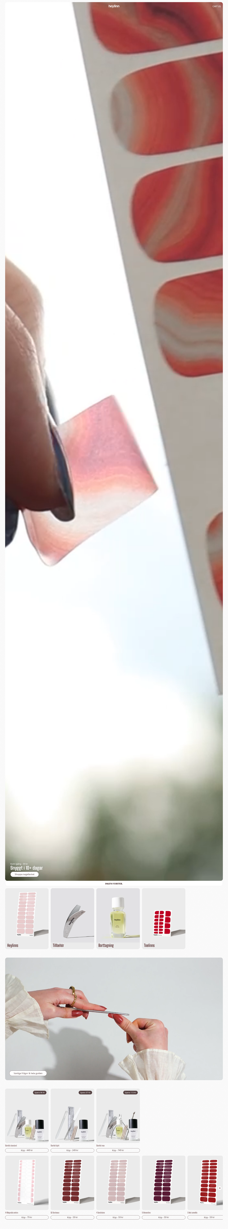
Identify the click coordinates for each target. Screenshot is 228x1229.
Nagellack (21, 6)
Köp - (27, 1150)
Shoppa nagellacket (24, 874)
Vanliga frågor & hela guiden (28, 1073)
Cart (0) (217, 6)
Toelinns (49, 6)
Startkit (35, 6)
